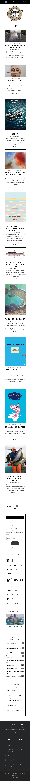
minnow (9, 688)
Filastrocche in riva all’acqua (15, 319)
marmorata (15, 703)
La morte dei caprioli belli (15, 370)
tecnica (15, 695)
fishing (9, 698)
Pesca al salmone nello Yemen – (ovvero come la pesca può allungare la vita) (15, 228)
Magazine (9, 590)
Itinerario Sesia (10, 665)
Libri (9, 43)
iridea (8, 703)
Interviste (10, 570)
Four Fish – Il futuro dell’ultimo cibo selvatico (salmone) (15, 478)
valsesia (9, 695)
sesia (15, 705)
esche (13, 690)
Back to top (14, 777)
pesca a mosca (11, 708)
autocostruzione (11, 693)
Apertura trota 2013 (11, 676)
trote (13, 710)
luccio (21, 703)
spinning (14, 713)
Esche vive (15, 134)
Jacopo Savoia (16, 49)
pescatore (10, 705)
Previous (9, 506)
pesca (8, 713)
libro (8, 690)
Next (15, 508)
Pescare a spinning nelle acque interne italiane (15, 46)
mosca (9, 700)
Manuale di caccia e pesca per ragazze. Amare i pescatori (15, 174)
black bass (16, 688)
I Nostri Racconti (13, 565)
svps (20, 695)
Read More (15, 93)
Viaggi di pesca (12, 603)
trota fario (19, 708)
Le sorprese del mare (15, 81)
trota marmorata (16, 700)
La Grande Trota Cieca (12, 668)
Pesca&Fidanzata (12, 595)
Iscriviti (15, 543)
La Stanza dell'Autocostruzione (14, 579)
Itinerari (9, 574)
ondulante (20, 693)
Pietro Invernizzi (15, 83)
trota (17, 710)
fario (8, 710)
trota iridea (15, 698)
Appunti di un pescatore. (12, 653)
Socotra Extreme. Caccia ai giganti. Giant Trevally (15, 627)
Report (9, 599)
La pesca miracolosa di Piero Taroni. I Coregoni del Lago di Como (15, 264)
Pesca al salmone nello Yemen (15, 427)
